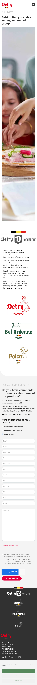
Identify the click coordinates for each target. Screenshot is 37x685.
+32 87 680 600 (9, 649)
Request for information (13, 427)
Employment (9, 434)
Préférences (18, 681)
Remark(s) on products (13, 430)
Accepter (18, 671)
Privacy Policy (26, 563)
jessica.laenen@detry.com (21, 415)
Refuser (18, 676)
